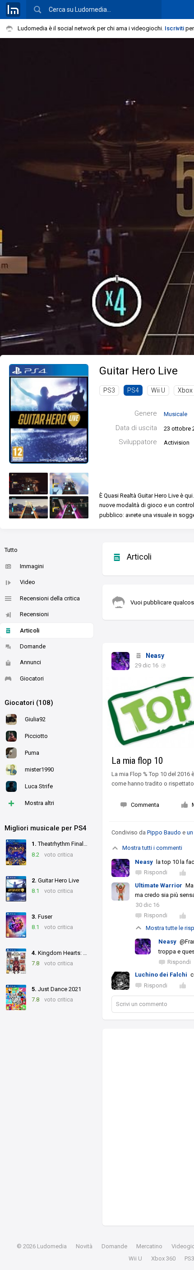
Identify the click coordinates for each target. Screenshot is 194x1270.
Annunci (30, 662)
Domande (33, 646)
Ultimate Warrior (158, 885)
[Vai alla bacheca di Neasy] (120, 661)
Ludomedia (52, 1246)
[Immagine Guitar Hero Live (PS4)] (28, 484)
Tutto (11, 549)
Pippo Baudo (164, 832)
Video (27, 582)
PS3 (109, 390)
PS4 (133, 390)
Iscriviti (174, 28)
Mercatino (149, 1246)
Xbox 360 (163, 1258)
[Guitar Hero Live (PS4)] (48, 413)
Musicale (175, 414)
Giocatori (32, 678)
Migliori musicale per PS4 (46, 828)
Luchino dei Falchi (161, 974)
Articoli (29, 630)
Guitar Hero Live (138, 370)
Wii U (158, 390)
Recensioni (34, 614)
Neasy (155, 655)
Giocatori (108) (29, 703)
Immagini (32, 566)
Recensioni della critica (50, 598)
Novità (84, 1246)
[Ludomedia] (13, 9)
